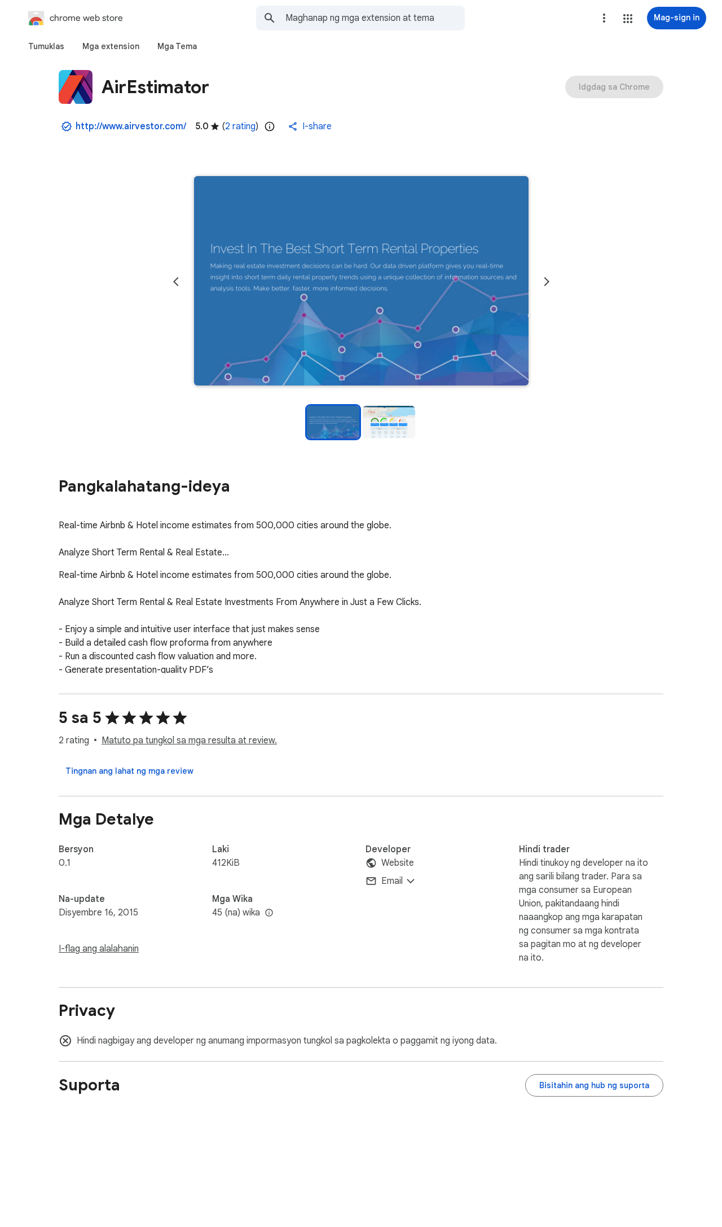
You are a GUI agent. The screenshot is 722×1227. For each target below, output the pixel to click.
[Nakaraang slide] (176, 281)
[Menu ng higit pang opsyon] (604, 18)
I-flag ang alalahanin (99, 948)
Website (397, 863)
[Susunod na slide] (546, 281)
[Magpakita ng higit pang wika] (269, 913)
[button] (628, 18)
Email (392, 881)
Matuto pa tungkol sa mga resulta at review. (189, 740)
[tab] (46, 46)
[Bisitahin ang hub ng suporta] (594, 1085)
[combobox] (375, 18)
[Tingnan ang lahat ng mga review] (129, 771)
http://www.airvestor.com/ (131, 126)
